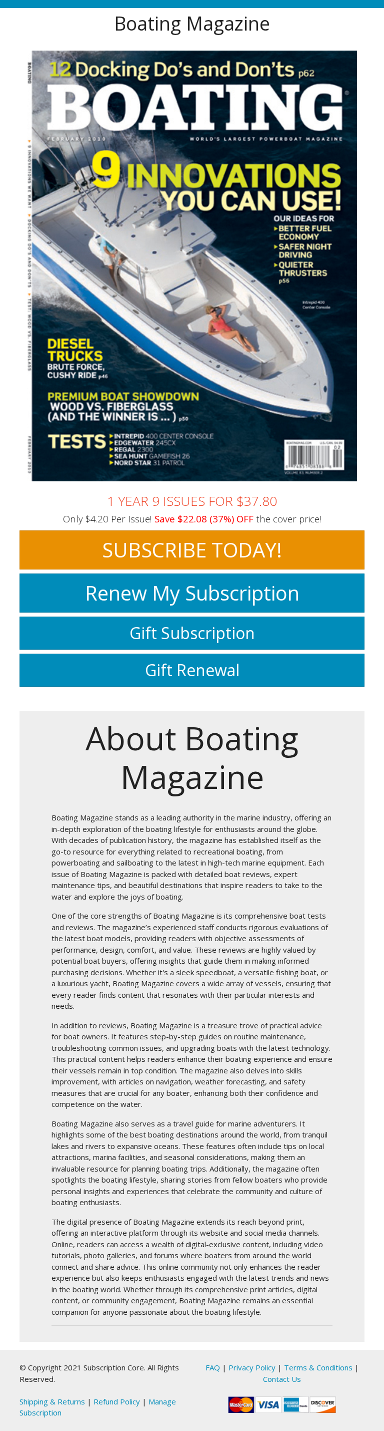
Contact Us (282, 1379)
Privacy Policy (252, 1367)
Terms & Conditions (318, 1367)
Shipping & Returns (52, 1401)
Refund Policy (117, 1401)
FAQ (213, 1367)
